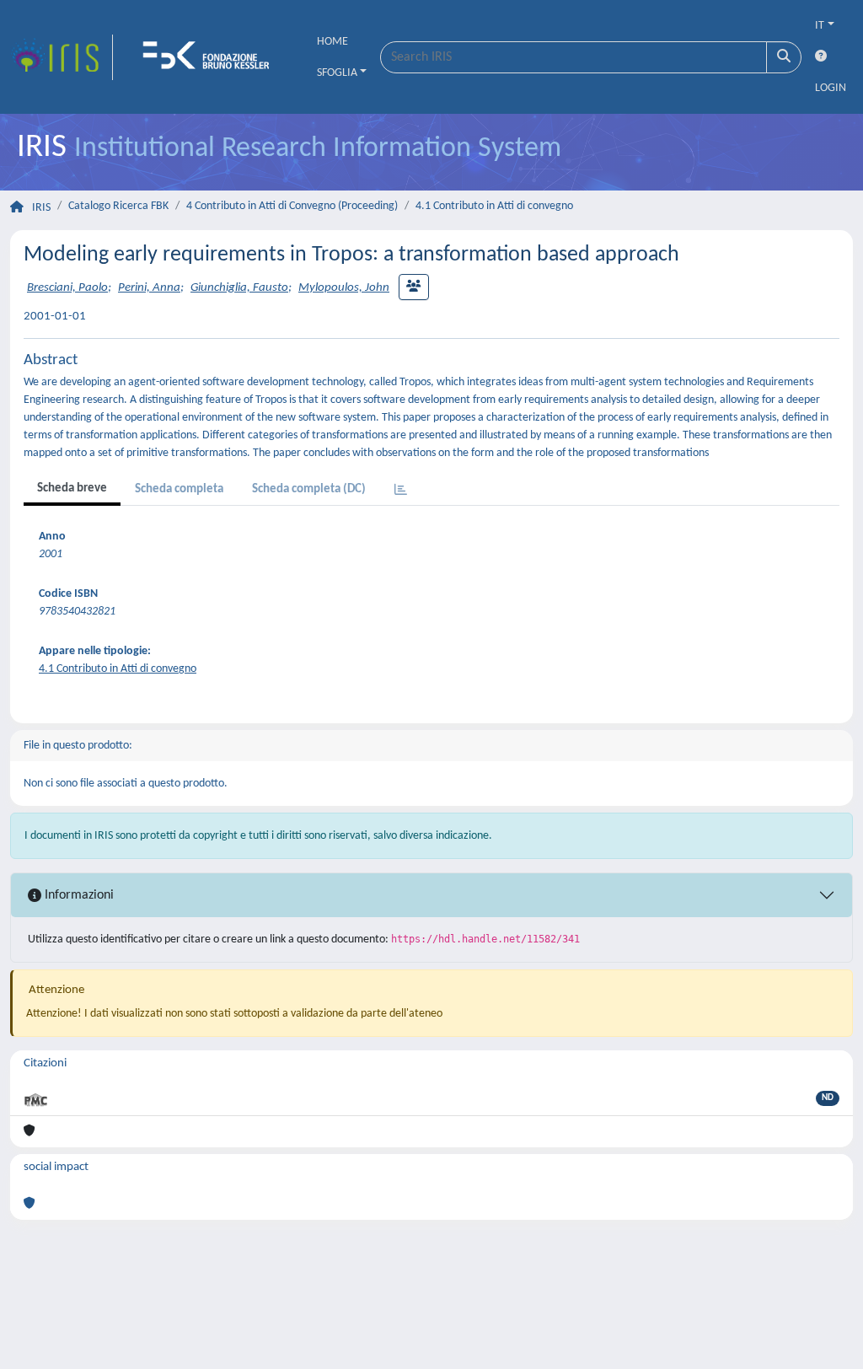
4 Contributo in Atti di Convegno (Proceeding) (292, 206)
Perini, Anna (149, 288)
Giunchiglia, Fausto (239, 288)
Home (332, 41)
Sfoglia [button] (337, 73)
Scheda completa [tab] (179, 489)
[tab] (400, 491)
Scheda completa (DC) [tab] (309, 489)
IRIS (41, 207)
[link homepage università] (211, 57)
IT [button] (819, 25)
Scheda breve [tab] (72, 488)
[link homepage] (61, 57)
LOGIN (830, 88)
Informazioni (77, 895)
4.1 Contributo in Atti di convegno (494, 206)
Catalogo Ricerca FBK (118, 206)
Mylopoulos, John (343, 288)
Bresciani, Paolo (67, 288)
